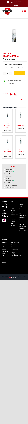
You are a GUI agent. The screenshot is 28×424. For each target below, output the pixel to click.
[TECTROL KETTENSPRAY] (21, 136)
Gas (12, 217)
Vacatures (13, 225)
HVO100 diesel (22, 215)
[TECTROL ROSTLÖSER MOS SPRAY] (7, 136)
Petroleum (21, 228)
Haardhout (21, 224)
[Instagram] (6, 204)
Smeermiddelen (10, 187)
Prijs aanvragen (19, 73)
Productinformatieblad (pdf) (16, 99)
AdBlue (8, 173)
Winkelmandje (14, 244)
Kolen (8, 182)
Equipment (9, 176)
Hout (7, 178)
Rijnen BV (13, 208)
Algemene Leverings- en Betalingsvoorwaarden (16, 253)
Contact (12, 227)
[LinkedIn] (6, 207)
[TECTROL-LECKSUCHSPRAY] (14, 36)
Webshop (13, 210)
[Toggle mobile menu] (25, 11)
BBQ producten (10, 169)
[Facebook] (3, 204)
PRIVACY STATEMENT (17, 276)
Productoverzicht (15, 242)
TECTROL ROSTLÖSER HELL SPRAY (7, 125)
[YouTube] (3, 207)
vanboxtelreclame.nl (15, 277)
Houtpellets (9, 180)
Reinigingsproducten (11, 185)
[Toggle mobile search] (22, 11)
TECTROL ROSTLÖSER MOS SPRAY (7, 152)
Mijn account (14, 247)
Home (12, 206)
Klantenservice (14, 249)
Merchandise (9, 171)
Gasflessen (22, 217)
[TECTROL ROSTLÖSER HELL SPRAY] (7, 110)
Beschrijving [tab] (5, 93)
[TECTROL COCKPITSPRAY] (21, 110)
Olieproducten (22, 226)
